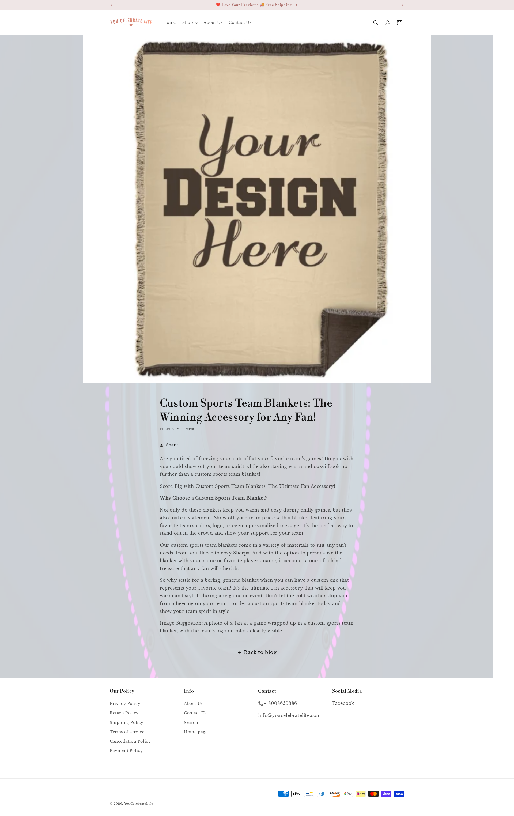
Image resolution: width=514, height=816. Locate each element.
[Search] (376, 23)
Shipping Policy (126, 722)
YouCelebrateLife (138, 804)
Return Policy (124, 713)
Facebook (343, 703)
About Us (193, 703)
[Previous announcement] (112, 5)
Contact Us (195, 713)
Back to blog (260, 652)
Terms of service (127, 732)
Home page (195, 732)
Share (172, 444)
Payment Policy (126, 751)
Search (191, 722)
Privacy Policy (125, 703)
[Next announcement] (402, 5)
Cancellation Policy (130, 741)
